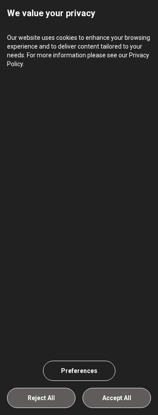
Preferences (79, 370)
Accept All (116, 397)
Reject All (41, 397)
